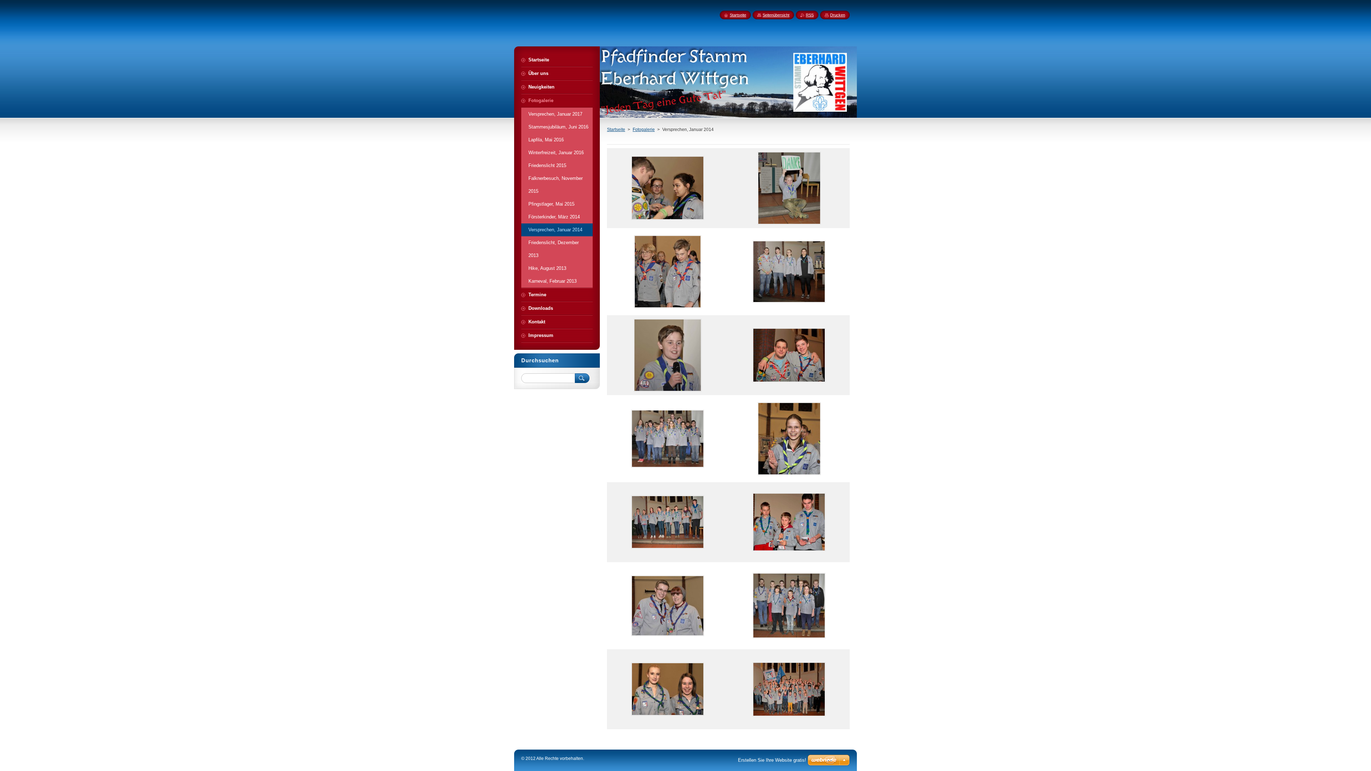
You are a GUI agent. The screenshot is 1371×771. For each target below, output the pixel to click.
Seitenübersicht (776, 15)
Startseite (616, 129)
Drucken (837, 15)
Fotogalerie (644, 129)
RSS (810, 15)
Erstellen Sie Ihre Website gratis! (772, 760)
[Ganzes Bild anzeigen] (667, 188)
